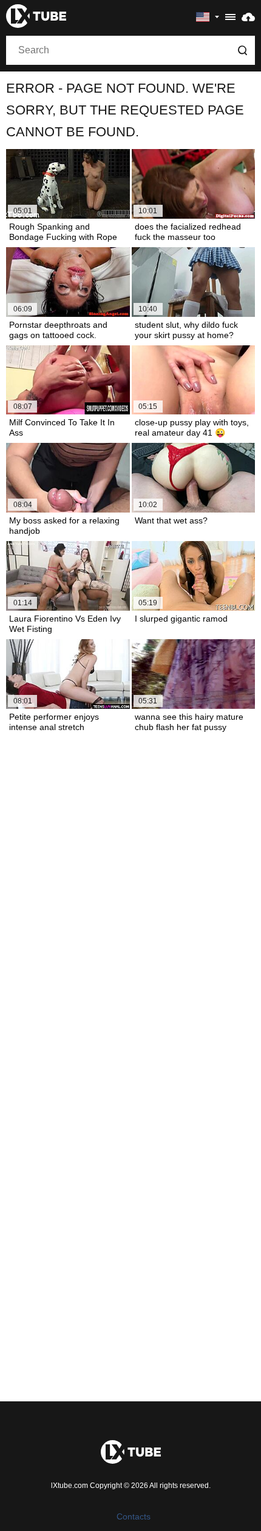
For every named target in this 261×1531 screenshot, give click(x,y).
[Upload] (248, 16)
